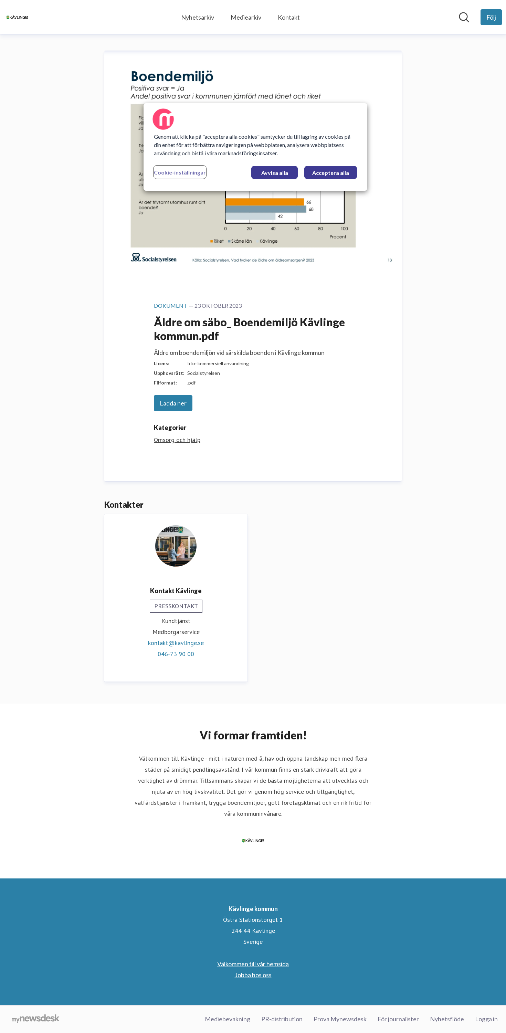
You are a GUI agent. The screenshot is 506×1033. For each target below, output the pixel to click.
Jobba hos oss (253, 975)
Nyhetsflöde (447, 1019)
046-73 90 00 (176, 654)
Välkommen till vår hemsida (253, 964)
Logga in (486, 1019)
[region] (255, 147)
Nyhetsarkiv (197, 17)
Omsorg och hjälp (177, 440)
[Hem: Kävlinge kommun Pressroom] (17, 17)
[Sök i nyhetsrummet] (464, 17)
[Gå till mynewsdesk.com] (35, 1019)
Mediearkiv (246, 17)
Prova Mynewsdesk (340, 1019)
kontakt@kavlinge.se (176, 643)
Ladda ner (173, 403)
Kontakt (289, 17)
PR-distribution (282, 1019)
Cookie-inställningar (180, 172)
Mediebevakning (227, 1019)
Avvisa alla (274, 172)
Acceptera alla (330, 172)
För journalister (398, 1019)
